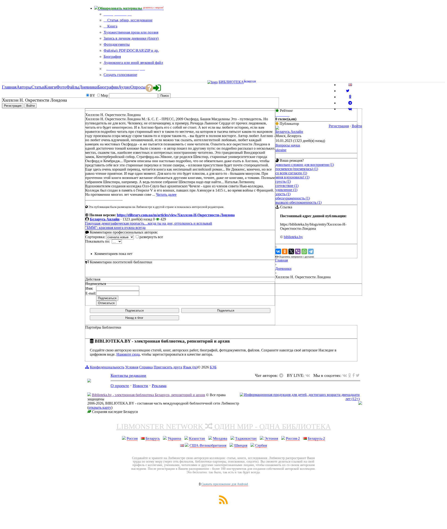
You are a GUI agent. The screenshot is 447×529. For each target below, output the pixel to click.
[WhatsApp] (304, 251)
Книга (111, 26)
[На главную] (89, 381)
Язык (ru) (190, 367)
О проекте (120, 385)
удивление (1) (286, 190)
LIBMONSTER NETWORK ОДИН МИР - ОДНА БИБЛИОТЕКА (223, 426)
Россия (132, 438)
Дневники (283, 269)
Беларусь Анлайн (104, 219)
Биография (112, 56)
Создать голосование (120, 75)
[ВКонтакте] (278, 251)
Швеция (240, 445)
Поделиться (225, 310)
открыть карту (99, 407)
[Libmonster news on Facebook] (353, 375)
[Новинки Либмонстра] (349, 375)
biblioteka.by (293, 237)
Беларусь (153, 438)
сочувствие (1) (286, 186)
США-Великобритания (208, 445)
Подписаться (134, 310)
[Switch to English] (350, 85)
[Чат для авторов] (282, 375)
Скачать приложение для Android (224, 484)
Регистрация (339, 126)
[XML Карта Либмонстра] (223, 503)
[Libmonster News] (358, 375)
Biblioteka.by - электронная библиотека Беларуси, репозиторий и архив (148, 395)
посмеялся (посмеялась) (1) (296, 169)
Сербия (261, 445)
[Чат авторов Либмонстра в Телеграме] (350, 103)
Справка (146, 367)
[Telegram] (311, 251)
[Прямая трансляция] (308, 375)
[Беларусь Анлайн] (277, 128)
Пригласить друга (168, 367)
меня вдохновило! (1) (292, 177)
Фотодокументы (117, 44)
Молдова (220, 438)
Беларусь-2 (316, 438)
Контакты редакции (128, 375)
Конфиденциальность (107, 367)
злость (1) (283, 194)
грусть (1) (283, 181)
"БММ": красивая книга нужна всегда (115, 228)
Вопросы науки (287, 145)
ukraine (280, 150)
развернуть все (151, 237)
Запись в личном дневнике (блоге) (131, 38)
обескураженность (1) (292, 198)
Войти (357, 126)
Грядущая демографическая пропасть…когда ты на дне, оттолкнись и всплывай (148, 223)
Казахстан (197, 438)
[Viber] (298, 251)
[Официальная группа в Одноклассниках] (350, 97)
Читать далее (166, 194)
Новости (140, 385)
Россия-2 (293, 438)
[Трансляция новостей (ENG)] (347, 91)
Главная (281, 260)
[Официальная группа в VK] (350, 109)
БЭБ (213, 367)
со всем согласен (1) (291, 173)
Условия (131, 367)
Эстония (271, 438)
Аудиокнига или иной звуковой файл (133, 63)
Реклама (159, 385)
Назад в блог (134, 317)
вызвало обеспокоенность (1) (298, 202)
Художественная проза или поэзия (131, 32)
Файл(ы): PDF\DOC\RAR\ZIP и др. (131, 50)
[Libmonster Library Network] (360, 403)
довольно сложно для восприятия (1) (304, 165)
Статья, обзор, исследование (129, 20)
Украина (174, 438)
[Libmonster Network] (300, 399)
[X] (291, 251)
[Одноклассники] (285, 251)
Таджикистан (246, 438)
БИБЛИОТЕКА (231, 82)
